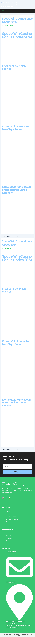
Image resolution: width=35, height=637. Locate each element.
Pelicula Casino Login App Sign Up (12, 178)
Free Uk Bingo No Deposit (10, 393)
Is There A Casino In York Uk (10, 91)
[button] (3, 11)
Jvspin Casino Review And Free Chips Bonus (15, 180)
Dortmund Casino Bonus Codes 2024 (13, 89)
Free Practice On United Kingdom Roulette (15, 312)
